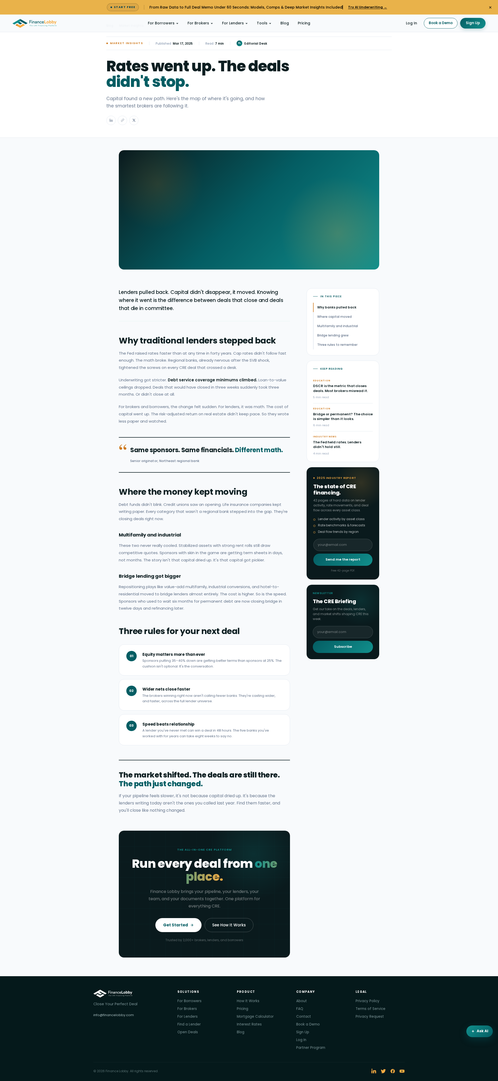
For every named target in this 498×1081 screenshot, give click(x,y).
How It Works (248, 1001)
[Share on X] (134, 120)
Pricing (304, 23)
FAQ (299, 1008)
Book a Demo (441, 22)
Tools (262, 23)
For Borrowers (161, 23)
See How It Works (229, 925)
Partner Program (310, 1047)
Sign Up (473, 22)
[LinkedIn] (374, 1071)
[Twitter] (383, 1071)
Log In (411, 23)
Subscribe (343, 646)
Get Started (175, 925)
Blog (284, 23)
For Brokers (198, 23)
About (301, 1001)
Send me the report (343, 559)
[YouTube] (402, 1071)
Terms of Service (370, 1008)
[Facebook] (392, 1071)
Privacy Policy (367, 1001)
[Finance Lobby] (34, 23)
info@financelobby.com (113, 1015)
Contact (303, 1016)
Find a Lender (189, 1024)
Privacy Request (370, 1016)
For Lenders (233, 23)
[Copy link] (122, 120)
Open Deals (187, 1032)
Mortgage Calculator (255, 1016)
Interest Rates (249, 1024)
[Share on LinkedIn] (111, 120)
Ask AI (482, 1031)
